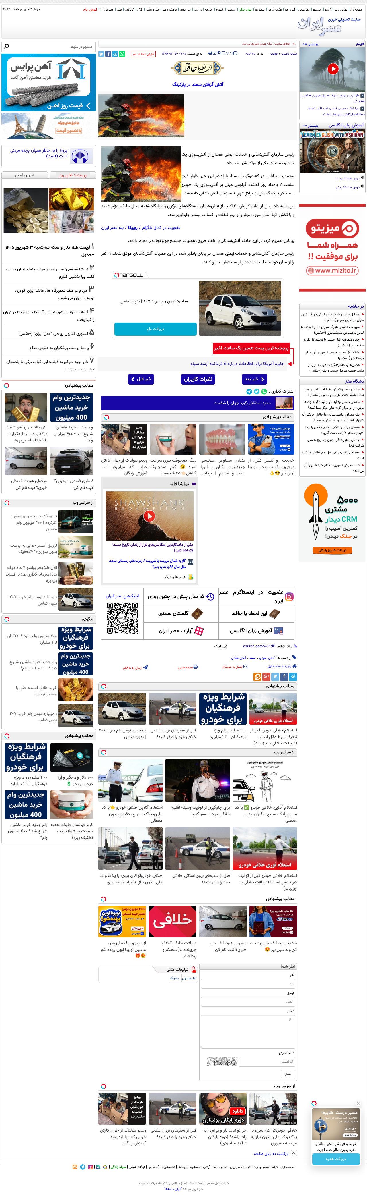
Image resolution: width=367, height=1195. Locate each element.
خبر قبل (144, 379)
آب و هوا (290, 10)
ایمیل (290, 993)
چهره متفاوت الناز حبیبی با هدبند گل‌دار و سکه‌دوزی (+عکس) (334, 342)
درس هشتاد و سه (347, 179)
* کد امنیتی (286, 1053)
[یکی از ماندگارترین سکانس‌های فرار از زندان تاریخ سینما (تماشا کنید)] (150, 516)
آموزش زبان (90, 10)
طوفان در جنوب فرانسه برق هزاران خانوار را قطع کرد (332, 98)
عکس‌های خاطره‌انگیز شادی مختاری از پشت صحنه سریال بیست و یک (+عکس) (336, 367)
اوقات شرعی (275, 10)
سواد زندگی (245, 10)
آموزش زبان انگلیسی (251, 631)
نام (292, 975)
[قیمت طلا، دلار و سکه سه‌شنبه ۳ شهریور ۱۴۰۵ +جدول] (48, 210)
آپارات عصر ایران (176, 631)
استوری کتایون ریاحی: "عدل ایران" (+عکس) (53, 334)
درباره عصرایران (240, 1167)
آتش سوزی (267, 658)
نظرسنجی (303, 10)
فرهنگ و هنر (169, 10)
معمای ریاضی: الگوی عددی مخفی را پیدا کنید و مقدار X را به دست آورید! (334, 430)
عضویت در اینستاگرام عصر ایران (251, 596)
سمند (252, 658)
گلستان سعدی (173, 614)
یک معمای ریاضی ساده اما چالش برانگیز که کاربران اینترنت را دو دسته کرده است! (332, 417)
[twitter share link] (101, 54)
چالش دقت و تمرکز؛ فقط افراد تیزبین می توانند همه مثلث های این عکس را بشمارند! (334, 392)
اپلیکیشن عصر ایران (122, 596)
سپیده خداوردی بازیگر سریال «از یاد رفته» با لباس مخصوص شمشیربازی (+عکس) (332, 330)
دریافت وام (155, 329)
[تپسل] (117, 275)
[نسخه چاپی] (210, 53)
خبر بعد (251, 379)
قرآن (139, 10)
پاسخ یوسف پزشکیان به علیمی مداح (59, 348)
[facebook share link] (108, 54)
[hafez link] (198, 68)
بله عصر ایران (112, 228)
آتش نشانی (238, 658)
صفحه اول (356, 10)
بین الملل (185, 10)
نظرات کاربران (198, 379)
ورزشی (198, 10)
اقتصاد (219, 10)
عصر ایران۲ (261, 1167)
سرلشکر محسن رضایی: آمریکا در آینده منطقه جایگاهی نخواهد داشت (336, 111)
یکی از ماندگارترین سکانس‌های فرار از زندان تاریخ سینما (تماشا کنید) (152, 547)
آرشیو (328, 10)
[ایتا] (257, 677)
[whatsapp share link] (122, 54)
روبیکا (133, 228)
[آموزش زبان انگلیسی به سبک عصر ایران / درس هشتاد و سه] (332, 151)
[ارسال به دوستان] (214, 53)
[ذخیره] (219, 53)
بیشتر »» (310, 43)
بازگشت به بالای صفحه (272, 1154)
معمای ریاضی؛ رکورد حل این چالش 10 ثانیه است (333, 455)
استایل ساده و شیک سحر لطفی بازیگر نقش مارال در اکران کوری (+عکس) (332, 317)
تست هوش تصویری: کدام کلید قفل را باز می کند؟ (334, 468)
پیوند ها (259, 10)
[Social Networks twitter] (257, 392)
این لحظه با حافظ (249, 614)
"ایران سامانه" (173, 1189)
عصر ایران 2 (106, 10)
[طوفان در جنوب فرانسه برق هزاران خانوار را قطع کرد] (332, 69)
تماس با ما (341, 10)
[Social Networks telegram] (249, 392)
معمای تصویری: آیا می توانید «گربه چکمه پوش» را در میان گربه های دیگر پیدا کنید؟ (334, 404)
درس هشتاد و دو (348, 187)
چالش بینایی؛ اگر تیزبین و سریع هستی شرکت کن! (335, 442)
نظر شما (288, 966)
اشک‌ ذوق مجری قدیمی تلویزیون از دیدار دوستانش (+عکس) (335, 355)
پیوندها (182, 1167)
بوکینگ (174, 978)
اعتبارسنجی (189, 978)
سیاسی (231, 10)
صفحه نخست (289, 54)
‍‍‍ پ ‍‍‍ (230, 52)
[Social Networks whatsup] (264, 392)
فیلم (119, 10)
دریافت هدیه (336, 1159)
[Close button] (358, 1103)
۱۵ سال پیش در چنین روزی (176, 597)
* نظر (290, 1011)
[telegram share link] (115, 54)
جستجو (317, 10)
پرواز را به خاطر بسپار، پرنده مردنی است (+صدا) (38, 153)
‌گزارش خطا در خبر (143, 54)
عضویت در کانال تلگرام (161, 228)
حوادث (274, 54)
